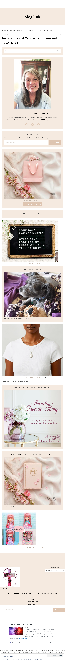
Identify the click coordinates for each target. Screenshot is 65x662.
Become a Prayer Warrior (10, 588)
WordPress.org (32, 604)
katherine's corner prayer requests (32, 455)
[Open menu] (63, 4)
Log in (33, 597)
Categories (55, 568)
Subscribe (55, 142)
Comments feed (32, 602)
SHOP (44, 377)
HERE (43, 120)
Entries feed (33, 599)
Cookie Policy (38, 659)
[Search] (57, 51)
